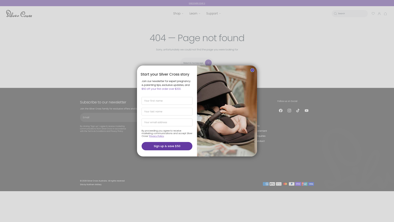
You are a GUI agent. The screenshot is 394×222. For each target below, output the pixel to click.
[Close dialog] (252, 70)
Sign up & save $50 (167, 146)
